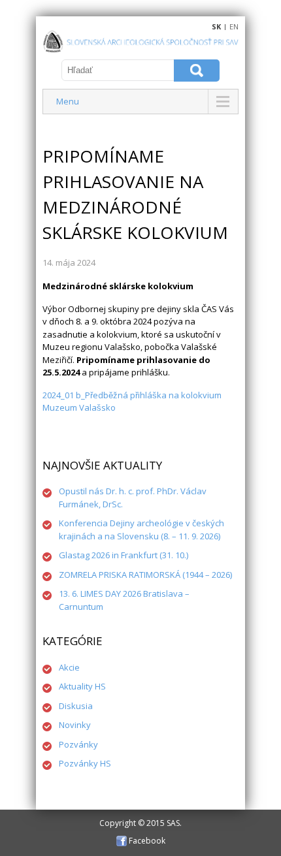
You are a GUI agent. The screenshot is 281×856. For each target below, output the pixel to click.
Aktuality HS (82, 686)
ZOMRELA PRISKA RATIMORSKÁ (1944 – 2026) (145, 574)
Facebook (146, 840)
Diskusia (76, 706)
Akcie (69, 667)
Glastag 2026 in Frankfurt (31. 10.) (123, 555)
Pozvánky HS (85, 763)
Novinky (75, 725)
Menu (67, 101)
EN (234, 26)
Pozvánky (78, 744)
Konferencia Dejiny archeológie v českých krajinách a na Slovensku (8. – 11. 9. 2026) (141, 529)
